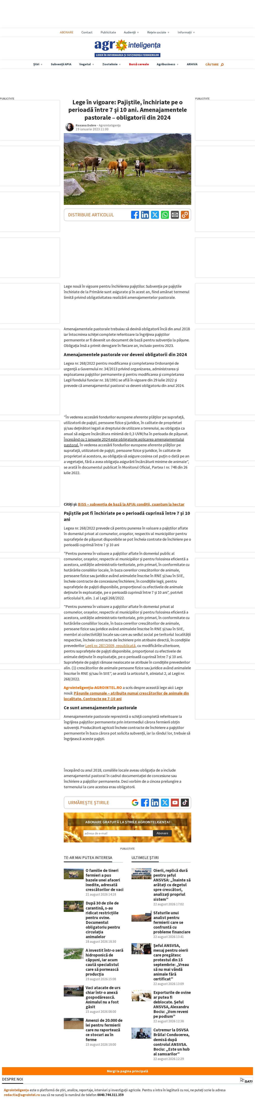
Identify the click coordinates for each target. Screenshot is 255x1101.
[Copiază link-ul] (185, 215)
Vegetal (85, 64)
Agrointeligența (16, 1090)
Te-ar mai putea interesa (88, 857)
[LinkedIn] (145, 215)
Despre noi (12, 1079)
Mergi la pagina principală (127, 1071)
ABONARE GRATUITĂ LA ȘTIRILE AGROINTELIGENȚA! (127, 822)
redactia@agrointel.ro (22, 1095)
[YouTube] (175, 803)
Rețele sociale (156, 32)
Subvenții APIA (61, 64)
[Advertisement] (131, 14)
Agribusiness (166, 64)
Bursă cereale (139, 64)
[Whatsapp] (165, 215)
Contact (87, 32)
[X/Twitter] (165, 803)
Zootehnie (110, 64)
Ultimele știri (145, 857)
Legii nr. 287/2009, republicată (110, 645)
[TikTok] (185, 803)
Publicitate (108, 32)
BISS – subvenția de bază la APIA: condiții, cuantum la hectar (131, 504)
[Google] (135, 803)
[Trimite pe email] (175, 215)
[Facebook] (135, 215)
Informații (185, 32)
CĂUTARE (212, 64)
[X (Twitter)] (155, 215)
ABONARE (67, 32)
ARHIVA (192, 64)
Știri (36, 64)
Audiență (130, 32)
